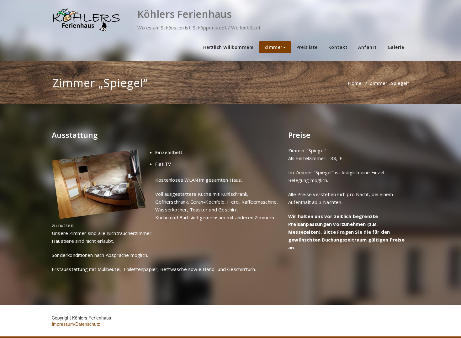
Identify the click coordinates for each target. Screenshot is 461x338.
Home (355, 83)
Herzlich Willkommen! (228, 47)
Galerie (396, 47)
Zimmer (273, 47)
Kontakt (338, 47)
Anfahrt (367, 47)
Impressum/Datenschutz (76, 324)
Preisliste (307, 47)
